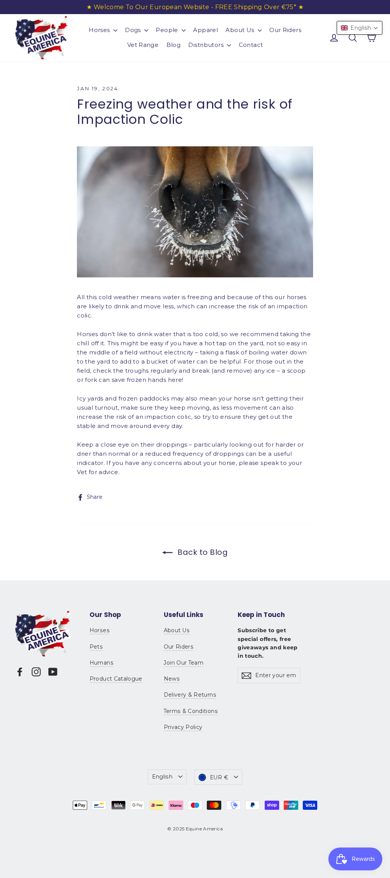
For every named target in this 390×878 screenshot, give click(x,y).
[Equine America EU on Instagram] (36, 671)
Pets (96, 646)
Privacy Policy (183, 727)
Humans (101, 662)
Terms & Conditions (191, 711)
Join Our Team (184, 662)
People (168, 30)
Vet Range (142, 44)
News (172, 678)
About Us (240, 30)
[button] (359, 27)
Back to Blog (202, 552)
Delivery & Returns (190, 694)
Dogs (133, 30)
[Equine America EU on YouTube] (53, 671)
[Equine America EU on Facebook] (19, 671)
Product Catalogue (116, 678)
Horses (100, 30)
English (162, 776)
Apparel (205, 30)
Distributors (206, 44)
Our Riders (285, 30)
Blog (173, 44)
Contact (251, 44)
